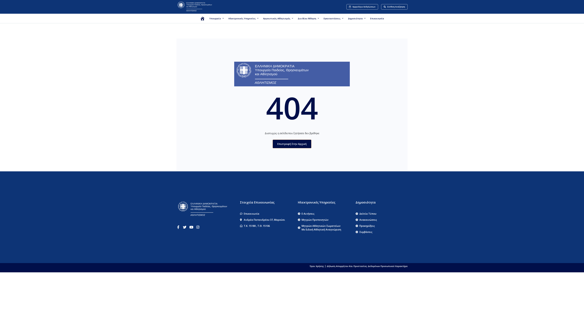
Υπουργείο (215, 18)
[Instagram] (198, 227)
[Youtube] (191, 227)
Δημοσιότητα (355, 18)
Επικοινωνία (377, 18)
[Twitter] (184, 227)
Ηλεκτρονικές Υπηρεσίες (242, 18)
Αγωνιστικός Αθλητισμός (276, 18)
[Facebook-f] (178, 227)
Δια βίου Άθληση (307, 18)
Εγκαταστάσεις (332, 18)
